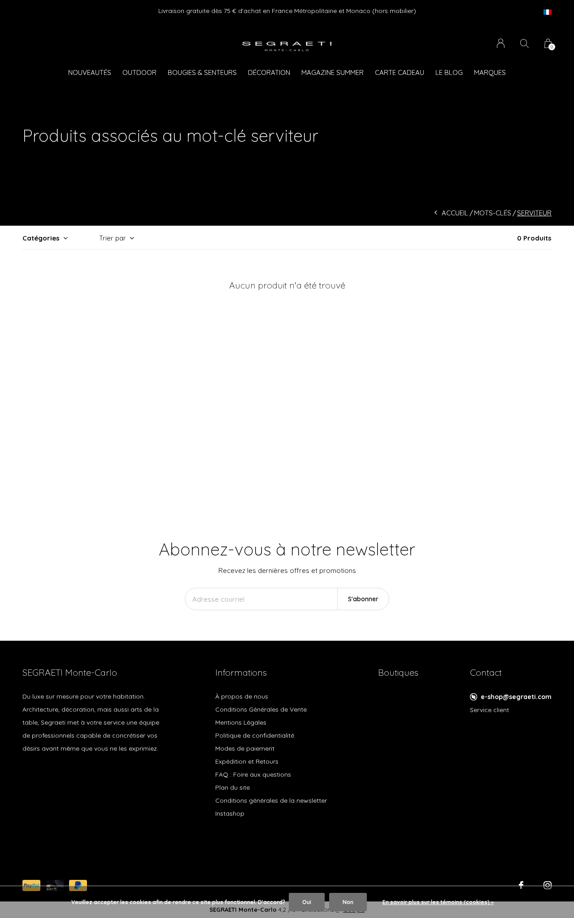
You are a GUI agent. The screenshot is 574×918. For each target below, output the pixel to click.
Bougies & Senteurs (202, 72)
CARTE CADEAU (399, 72)
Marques (490, 72)
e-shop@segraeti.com (516, 697)
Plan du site (232, 787)
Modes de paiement (244, 748)
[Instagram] (548, 885)
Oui (306, 902)
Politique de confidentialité (254, 735)
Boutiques (398, 672)
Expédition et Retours (246, 761)
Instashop (229, 813)
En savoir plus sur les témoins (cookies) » (438, 902)
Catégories (41, 238)
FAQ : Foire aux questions (253, 774)
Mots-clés (492, 213)
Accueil (455, 213)
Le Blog (449, 72)
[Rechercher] (524, 43)
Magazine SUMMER (332, 72)
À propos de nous (241, 696)
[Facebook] (521, 885)
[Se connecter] (500, 43)
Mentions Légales (240, 722)
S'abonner (363, 599)
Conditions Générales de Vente (261, 709)
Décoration (269, 72)
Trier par (112, 238)
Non (348, 902)
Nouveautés (89, 72)
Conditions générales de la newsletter (271, 800)
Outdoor (139, 72)
